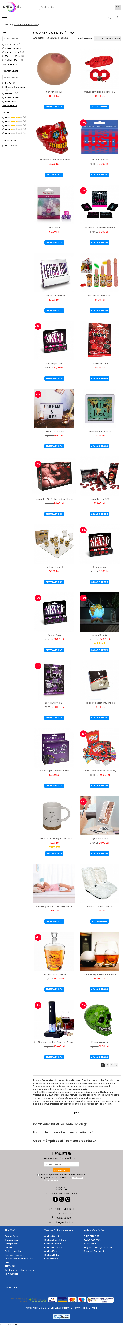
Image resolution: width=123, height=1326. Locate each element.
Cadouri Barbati (52, 1243)
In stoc (8, 145)
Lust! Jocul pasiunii (99, 159)
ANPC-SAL (10, 1266)
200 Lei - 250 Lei (12, 60)
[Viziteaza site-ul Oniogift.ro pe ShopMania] (61, 1316)
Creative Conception (15, 87)
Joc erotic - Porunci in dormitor (99, 227)
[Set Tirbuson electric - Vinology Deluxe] (54, 1019)
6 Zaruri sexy (99, 567)
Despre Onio (11, 1236)
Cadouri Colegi (52, 1255)
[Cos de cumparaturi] (117, 17)
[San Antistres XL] (54, 69)
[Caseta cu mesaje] (54, 408)
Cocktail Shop (51, 1258)
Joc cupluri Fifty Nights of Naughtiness (54, 499)
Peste (8, 117)
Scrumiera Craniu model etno (54, 159)
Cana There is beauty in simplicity (54, 838)
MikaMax (9, 101)
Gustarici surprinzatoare (99, 295)
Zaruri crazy (54, 227)
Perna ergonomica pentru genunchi (54, 906)
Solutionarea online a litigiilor (20, 1270)
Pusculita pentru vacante (99, 431)
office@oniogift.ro (63, 1222)
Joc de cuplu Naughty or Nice (99, 702)
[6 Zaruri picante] (54, 340)
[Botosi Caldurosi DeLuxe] (100, 883)
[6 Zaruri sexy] (100, 544)
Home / (9, 24)
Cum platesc (11, 1243)
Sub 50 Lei (10, 44)
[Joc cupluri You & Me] (100, 476)
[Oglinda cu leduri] (100, 815)
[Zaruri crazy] (54, 204)
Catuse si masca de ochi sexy (99, 91)
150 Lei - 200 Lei (12, 56)
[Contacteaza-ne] (109, 17)
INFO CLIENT (11, 1229)
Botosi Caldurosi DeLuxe (99, 906)
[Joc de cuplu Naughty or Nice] (100, 680)
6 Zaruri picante (54, 363)
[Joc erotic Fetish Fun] (54, 272)
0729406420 (63, 1218)
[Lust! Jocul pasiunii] (100, 137)
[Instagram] (67, 1199)
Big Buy (9, 83)
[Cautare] (118, 7)
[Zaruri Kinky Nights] (54, 680)
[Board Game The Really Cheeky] (100, 748)
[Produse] (5, 18)
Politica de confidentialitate (19, 1258)
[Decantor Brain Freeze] (54, 951)
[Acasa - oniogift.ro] (18, 7)
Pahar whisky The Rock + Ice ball (99, 974)
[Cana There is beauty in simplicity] (54, 815)
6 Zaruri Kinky (54, 634)
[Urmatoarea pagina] (116, 1065)
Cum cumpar (12, 1240)
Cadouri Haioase (53, 1247)
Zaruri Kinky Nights (54, 702)
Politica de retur (13, 1251)
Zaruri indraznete (100, 363)
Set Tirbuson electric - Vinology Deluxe (54, 1042)
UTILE (7, 1281)
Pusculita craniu (99, 1042)
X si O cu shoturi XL (54, 567)
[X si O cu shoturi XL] (54, 544)
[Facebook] (55, 1199)
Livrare (8, 1247)
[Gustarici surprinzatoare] (100, 272)
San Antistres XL (54, 91)
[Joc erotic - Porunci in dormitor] (100, 204)
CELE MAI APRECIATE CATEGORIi (60, 1229)
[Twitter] (61, 1199)
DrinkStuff (9, 93)
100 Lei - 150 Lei (12, 52)
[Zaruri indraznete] (100, 340)
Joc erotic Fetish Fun (54, 295)
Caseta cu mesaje (54, 431)
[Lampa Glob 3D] (100, 612)
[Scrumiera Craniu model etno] (54, 137)
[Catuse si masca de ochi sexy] (100, 69)
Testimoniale (11, 1274)
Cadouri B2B (11, 1287)
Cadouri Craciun (52, 1236)
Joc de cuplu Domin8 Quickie (54, 770)
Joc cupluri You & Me (99, 499)
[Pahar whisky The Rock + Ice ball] (100, 951)
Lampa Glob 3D (99, 634)
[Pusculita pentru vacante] (100, 408)
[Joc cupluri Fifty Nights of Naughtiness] (54, 476)
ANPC (8, 1262)
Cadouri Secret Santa (55, 1240)
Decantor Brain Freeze (54, 974)
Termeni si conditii (14, 1255)
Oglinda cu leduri (99, 838)
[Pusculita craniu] (100, 1019)
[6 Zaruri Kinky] (54, 612)
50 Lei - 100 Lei (12, 48)
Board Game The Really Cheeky (99, 770)
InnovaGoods (12, 97)
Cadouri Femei (52, 1251)
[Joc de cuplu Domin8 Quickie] (54, 748)
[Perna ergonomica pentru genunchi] (54, 883)
